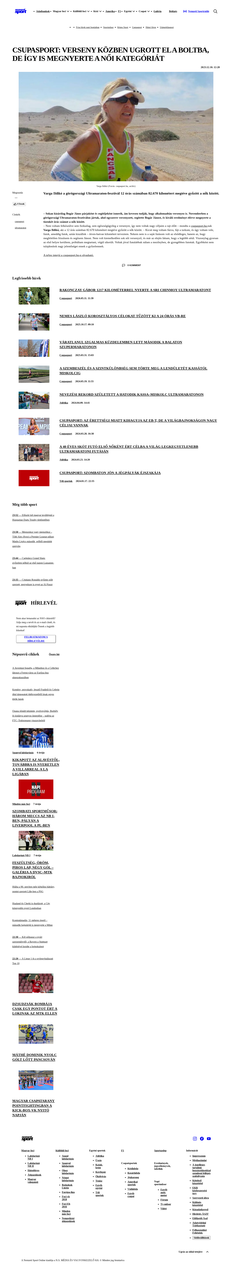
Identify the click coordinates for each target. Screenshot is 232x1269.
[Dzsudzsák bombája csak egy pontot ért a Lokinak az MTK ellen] (36, 992)
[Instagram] (195, 1139)
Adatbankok (43, 11)
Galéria (157, 11)
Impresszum (198, 1156)
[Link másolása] (16, 197)
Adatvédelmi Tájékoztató (199, 1224)
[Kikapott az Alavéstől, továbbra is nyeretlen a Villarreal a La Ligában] (36, 746)
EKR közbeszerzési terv (199, 1190)
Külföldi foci (62, 1150)
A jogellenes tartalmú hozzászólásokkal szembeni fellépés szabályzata (201, 1170)
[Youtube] (209, 1139)
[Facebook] (202, 1139)
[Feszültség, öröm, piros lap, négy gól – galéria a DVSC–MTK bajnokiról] (36, 849)
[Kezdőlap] (21, 11)
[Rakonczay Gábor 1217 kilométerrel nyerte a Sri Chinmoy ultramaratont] (34, 303)
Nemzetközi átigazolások (68, 1220)
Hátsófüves (33, 1170)
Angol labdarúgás (68, 1157)
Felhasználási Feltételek (199, 1231)
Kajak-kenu (99, 1166)
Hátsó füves (151, 27)
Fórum (164, 1199)
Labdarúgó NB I (21, 855)
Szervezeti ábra (200, 1198)
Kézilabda (133, 1168)
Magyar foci (27, 1150)
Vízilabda (133, 1189)
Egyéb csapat (131, 1195)
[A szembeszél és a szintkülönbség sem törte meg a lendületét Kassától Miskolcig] (34, 382)
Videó (164, 1208)
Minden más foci (21, 804)
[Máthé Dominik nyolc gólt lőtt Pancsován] (36, 1043)
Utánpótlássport (167, 27)
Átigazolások (34, 1174)
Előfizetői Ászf (200, 1218)
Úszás (98, 1160)
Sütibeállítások (201, 1237)
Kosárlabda (134, 1173)
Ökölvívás (100, 1176)
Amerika (110, 11)
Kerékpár (100, 1172)
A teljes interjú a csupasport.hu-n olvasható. (68, 255)
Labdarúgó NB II (34, 1164)
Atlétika (63, 402)
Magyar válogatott (33, 1180)
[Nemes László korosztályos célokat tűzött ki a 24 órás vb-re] (34, 329)
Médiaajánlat (199, 1160)
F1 (119, 11)
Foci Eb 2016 (66, 1205)
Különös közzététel (197, 1203)
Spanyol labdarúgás (23, 752)
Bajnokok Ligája (67, 1186)
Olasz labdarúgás (68, 1172)
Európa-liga (68, 1192)
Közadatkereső (200, 1209)
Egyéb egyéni (98, 1186)
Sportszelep (160, 1150)
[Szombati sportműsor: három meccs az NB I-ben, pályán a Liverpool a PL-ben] (36, 798)
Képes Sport (122, 27)
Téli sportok (65, 481)
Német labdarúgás (68, 1179)
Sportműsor (108, 27)
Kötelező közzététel (197, 1182)
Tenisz (98, 1180)
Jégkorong (133, 1177)
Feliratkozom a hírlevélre (36, 639)
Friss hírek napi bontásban (87, 27)
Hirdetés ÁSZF (200, 1214)
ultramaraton (20, 228)
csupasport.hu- (199, 225)
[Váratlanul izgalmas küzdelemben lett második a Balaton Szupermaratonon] (34, 356)
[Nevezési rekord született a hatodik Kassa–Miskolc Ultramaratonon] (34, 408)
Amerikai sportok (133, 1183)
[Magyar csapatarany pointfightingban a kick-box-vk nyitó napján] (36, 1089)
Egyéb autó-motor (164, 1192)
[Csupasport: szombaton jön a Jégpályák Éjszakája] (34, 485)
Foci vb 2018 (66, 1198)
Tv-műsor (166, 1204)
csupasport (19, 221)
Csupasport (137, 27)
